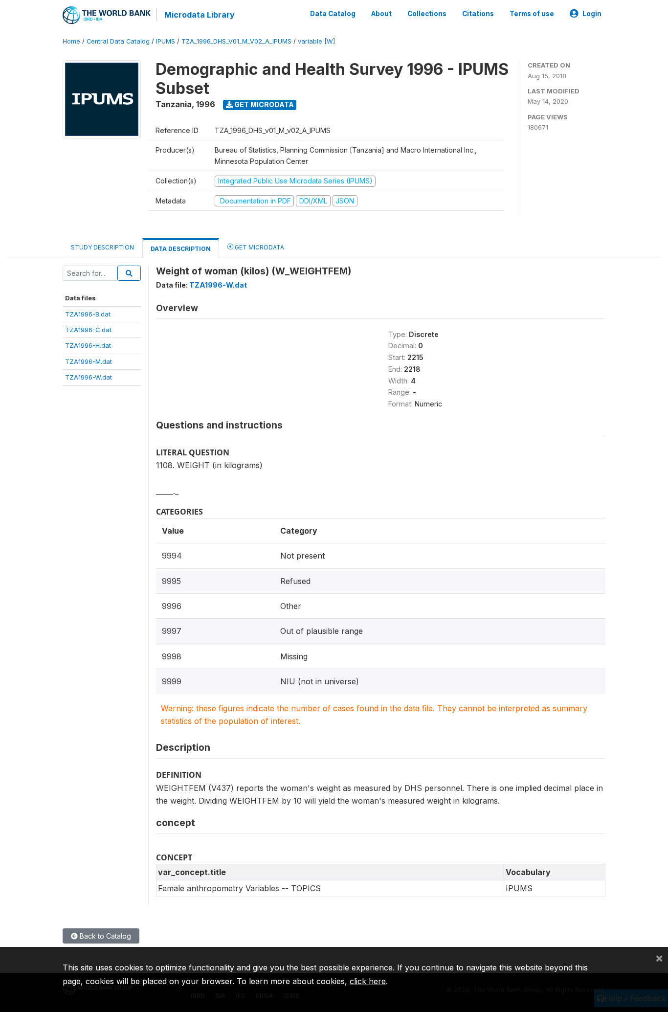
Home (71, 41)
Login (591, 14)
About (381, 14)
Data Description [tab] (181, 248)
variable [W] (316, 41)
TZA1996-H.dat (88, 345)
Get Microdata (263, 104)
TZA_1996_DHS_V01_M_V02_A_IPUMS (236, 41)
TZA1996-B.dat (88, 314)
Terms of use (532, 14)
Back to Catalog (104, 936)
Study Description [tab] (102, 247)
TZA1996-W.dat (88, 377)
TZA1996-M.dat (88, 361)
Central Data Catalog (118, 41)
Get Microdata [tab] (258, 247)
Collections (426, 14)
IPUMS (165, 41)
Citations (478, 14)
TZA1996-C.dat (88, 330)
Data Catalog (333, 14)
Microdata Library (199, 15)
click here (368, 981)
